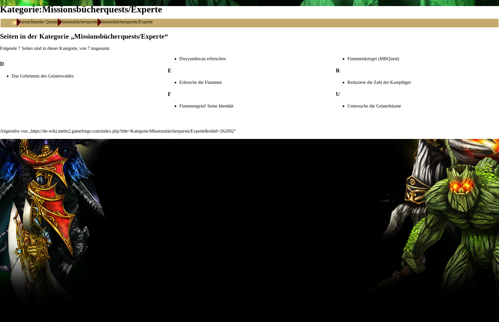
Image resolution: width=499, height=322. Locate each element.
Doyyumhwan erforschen (202, 58)
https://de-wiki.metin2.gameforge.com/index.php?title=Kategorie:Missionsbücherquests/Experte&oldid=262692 (132, 131)
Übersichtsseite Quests (37, 21)
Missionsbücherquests (78, 21)
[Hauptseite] (14, 22)
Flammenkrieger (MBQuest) (373, 58)
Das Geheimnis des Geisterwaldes (43, 76)
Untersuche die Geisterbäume (374, 105)
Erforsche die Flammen (200, 82)
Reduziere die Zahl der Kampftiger (379, 82)
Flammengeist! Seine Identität (206, 105)
